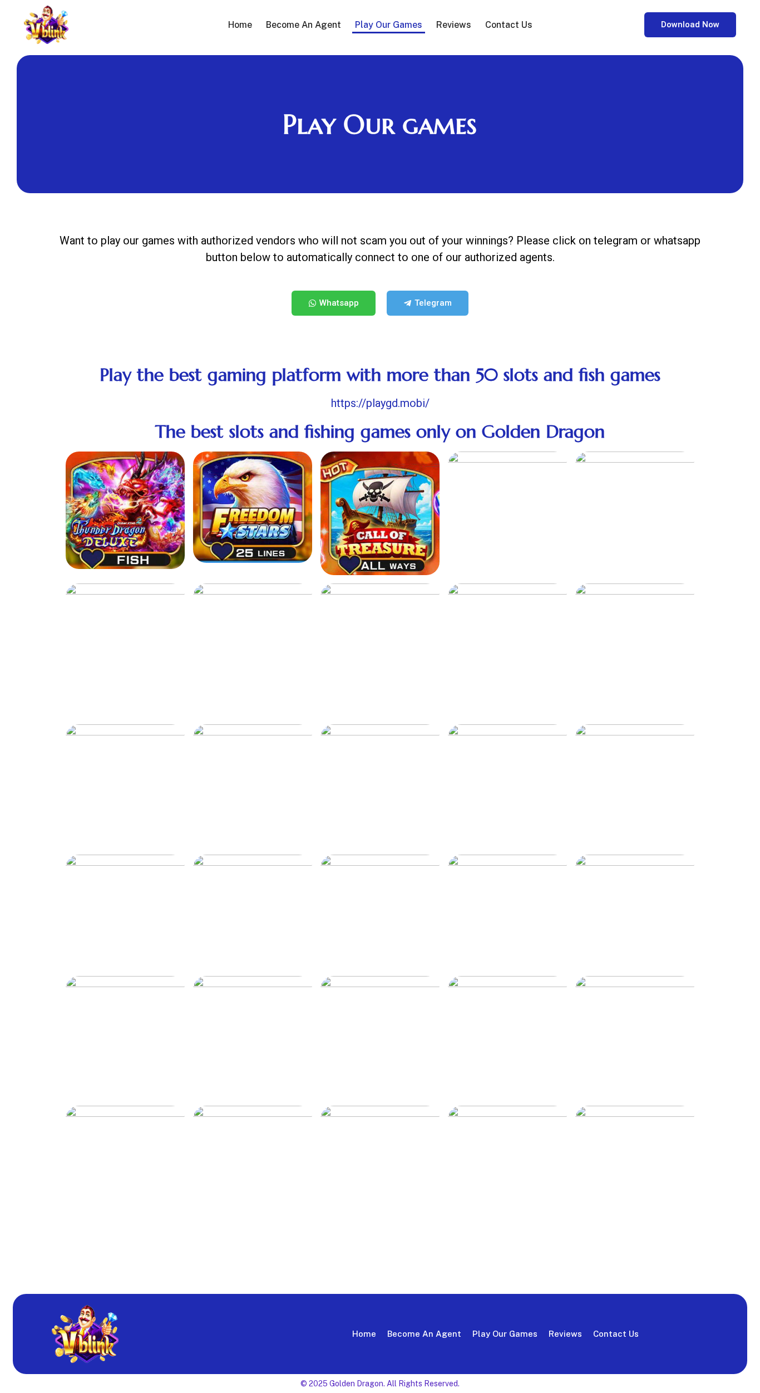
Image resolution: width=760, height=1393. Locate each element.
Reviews (453, 24)
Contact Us (508, 24)
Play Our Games (388, 24)
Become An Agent (303, 24)
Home (240, 24)
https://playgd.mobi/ (380, 403)
